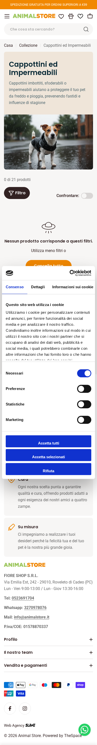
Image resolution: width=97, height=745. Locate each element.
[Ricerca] (86, 29)
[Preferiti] (61, 16)
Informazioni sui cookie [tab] (72, 287)
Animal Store (29, 735)
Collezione (28, 45)
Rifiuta (48, 471)
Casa (8, 45)
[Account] (71, 16)
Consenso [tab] (15, 287)
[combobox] (48, 29)
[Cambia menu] (7, 16)
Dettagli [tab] (38, 287)
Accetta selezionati (48, 457)
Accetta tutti (48, 443)
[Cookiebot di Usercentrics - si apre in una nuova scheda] (69, 273)
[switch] (84, 389)
